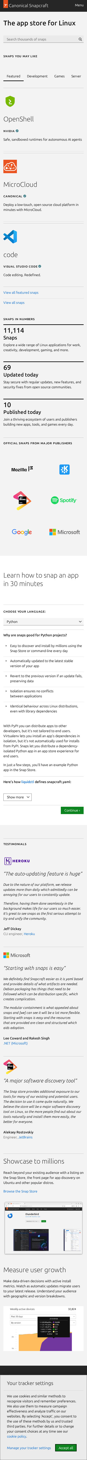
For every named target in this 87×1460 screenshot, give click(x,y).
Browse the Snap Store (20, 1191)
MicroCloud (20, 184)
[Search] (80, 39)
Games (59, 76)
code (10, 254)
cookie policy (16, 1436)
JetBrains (25, 1137)
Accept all (66, 1448)
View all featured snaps (20, 292)
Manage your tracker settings (29, 1448)
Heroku (29, 934)
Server (76, 76)
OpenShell (18, 119)
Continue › (72, 810)
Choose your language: (24, 611)
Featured (13, 76)
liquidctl (27, 782)
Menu (79, 5)
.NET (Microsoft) (15, 1043)
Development (37, 76)
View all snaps (13, 302)
